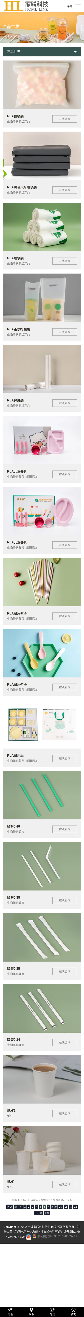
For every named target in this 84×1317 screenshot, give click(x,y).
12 (75, 1206)
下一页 (38, 1212)
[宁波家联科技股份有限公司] (26, 6)
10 (60, 1206)
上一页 (18, 1206)
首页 (9, 1206)
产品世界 (13, 51)
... (71, 1206)
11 (65, 1206)
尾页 (46, 1212)
